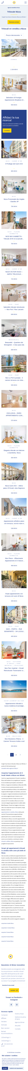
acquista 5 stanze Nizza (7, 941)
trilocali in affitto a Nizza (7, 841)
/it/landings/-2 (6, 1037)
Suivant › (20, 755)
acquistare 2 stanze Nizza (7, 928)
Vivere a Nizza (19, 1014)
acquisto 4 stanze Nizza (7, 937)
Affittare (3, 1018)
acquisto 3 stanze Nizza (7, 932)
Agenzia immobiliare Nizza (14, 7)
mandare (13, 990)
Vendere (4, 1022)
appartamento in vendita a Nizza (9, 812)
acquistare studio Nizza (7, 923)
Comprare (4, 1015)
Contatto (18, 1029)
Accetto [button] (5, 1068)
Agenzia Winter (19, 1022)
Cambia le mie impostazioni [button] (16, 1068)
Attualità (17, 1026)
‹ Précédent (8, 755)
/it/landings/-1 (6, 1041)
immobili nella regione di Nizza (9, 768)
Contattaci (7, 130)
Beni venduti (5, 1028)
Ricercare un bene (14, 22)
